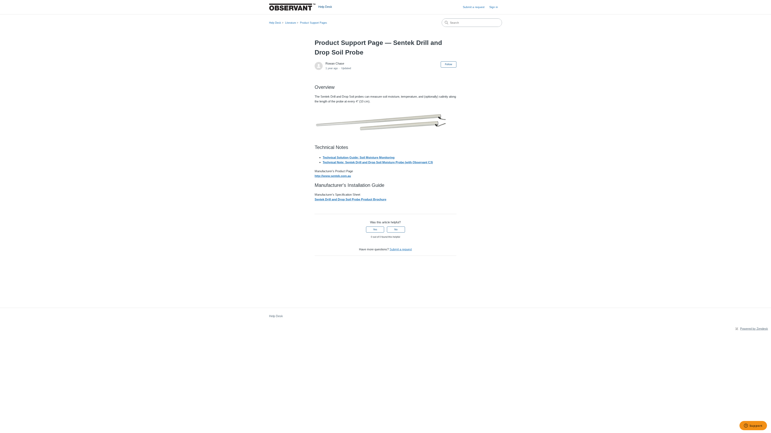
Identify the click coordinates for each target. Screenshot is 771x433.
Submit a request (473, 7)
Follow (448, 64)
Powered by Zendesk (754, 328)
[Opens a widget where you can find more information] (753, 426)
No (396, 229)
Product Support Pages (313, 22)
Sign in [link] (493, 7)
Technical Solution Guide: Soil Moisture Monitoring (359, 157)
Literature (290, 22)
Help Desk (275, 22)
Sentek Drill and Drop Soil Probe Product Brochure (350, 199)
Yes (375, 229)
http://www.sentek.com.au (333, 176)
